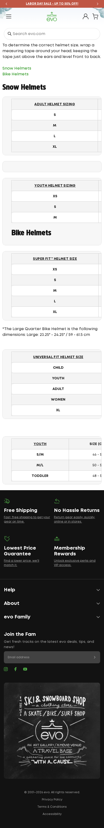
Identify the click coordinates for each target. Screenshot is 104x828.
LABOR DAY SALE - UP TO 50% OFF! (52, 3)
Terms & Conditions (52, 807)
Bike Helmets (15, 74)
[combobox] (52, 34)
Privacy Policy (52, 799)
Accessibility (52, 814)
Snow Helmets (16, 68)
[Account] (86, 16)
